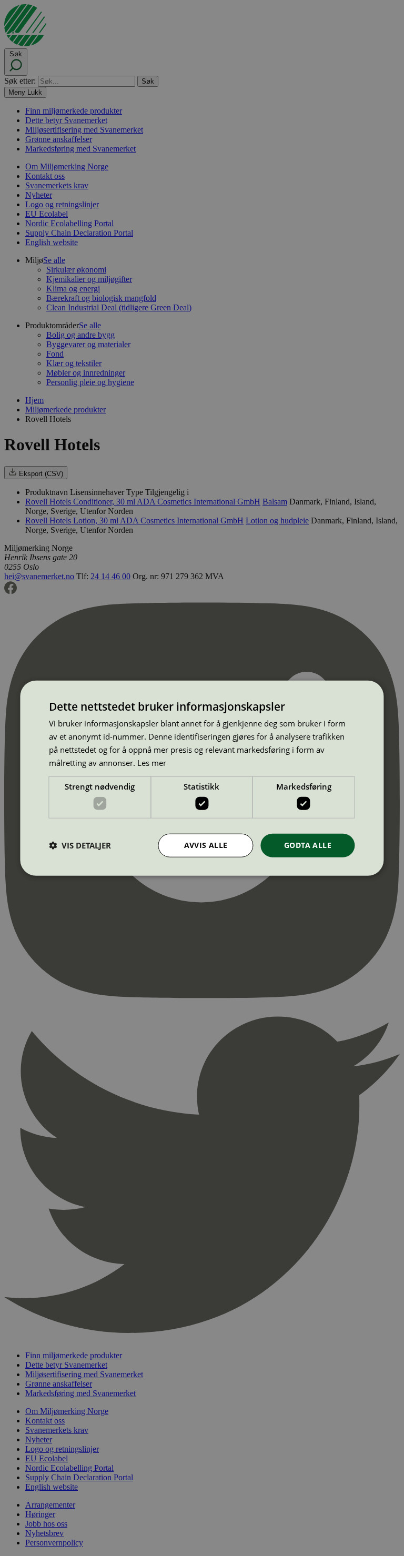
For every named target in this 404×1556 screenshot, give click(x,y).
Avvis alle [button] (206, 845)
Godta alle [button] (307, 845)
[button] (80, 845)
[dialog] (201, 778)
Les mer (151, 762)
